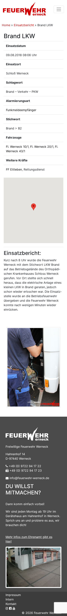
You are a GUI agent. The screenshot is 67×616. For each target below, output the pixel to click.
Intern (10, 599)
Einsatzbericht (24, 25)
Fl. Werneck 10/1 (17, 146)
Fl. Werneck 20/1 (41, 146)
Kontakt (11, 604)
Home (6, 25)
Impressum (13, 595)
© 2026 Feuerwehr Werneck (41, 613)
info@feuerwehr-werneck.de (29, 478)
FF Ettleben (14, 169)
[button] (33, 207)
